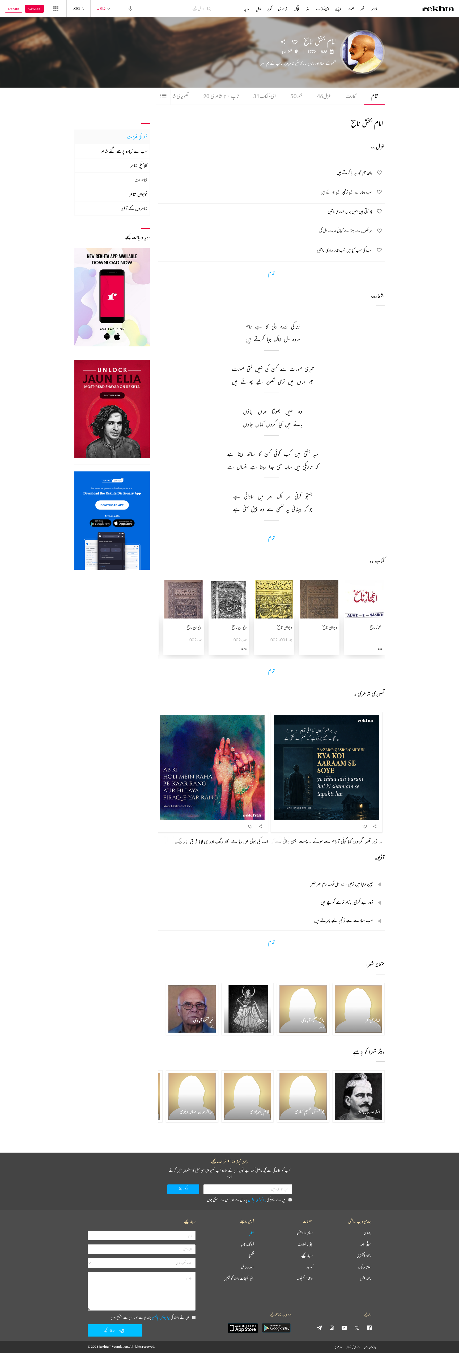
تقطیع (251, 1255)
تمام (374, 96)
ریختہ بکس (365, 1278)
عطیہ (251, 1233)
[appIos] (243, 1328)
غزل (324, 96)
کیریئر (309, 1267)
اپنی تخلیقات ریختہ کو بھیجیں (239, 1278)
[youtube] (344, 1327)
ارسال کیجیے (109, 1330)
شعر (296, 96)
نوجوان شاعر (138, 194)
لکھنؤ (290, 52)
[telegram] (319, 1327)
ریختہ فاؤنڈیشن (304, 1233)
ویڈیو (338, 9)
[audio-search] (130, 8)
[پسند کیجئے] (295, 41)
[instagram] (332, 1327)
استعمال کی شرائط (353, 1347)
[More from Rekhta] (56, 8)
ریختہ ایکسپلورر (305, 1278)
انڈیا (284, 52)
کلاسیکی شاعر (138, 165)
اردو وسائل (247, 1267)
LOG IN (78, 8)
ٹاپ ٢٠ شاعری (221, 96)
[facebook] (369, 1327)
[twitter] (356, 1327)
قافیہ (258, 9)
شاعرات (140, 180)
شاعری (282, 9)
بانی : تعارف (305, 1244)
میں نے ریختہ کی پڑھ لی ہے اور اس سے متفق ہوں (246, 1199)
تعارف (351, 96)
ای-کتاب (264, 96)
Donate (13, 9)
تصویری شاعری (174, 96)
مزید (246, 9)
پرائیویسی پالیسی (257, 1199)
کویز (269, 9)
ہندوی (367, 1233)
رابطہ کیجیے (307, 1255)
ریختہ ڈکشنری (363, 1255)
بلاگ (297, 9)
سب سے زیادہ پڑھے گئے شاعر (124, 151)
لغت (350, 9)
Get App (34, 9)
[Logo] (438, 9)
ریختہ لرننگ (364, 1267)
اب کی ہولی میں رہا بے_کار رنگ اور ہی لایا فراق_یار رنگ (221, 841)
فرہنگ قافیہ (247, 1244)
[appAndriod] (276, 1328)
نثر (308, 9)
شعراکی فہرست (137, 137)
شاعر (374, 9)
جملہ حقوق (338, 1347)
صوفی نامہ (365, 1244)
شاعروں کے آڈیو (134, 208)
